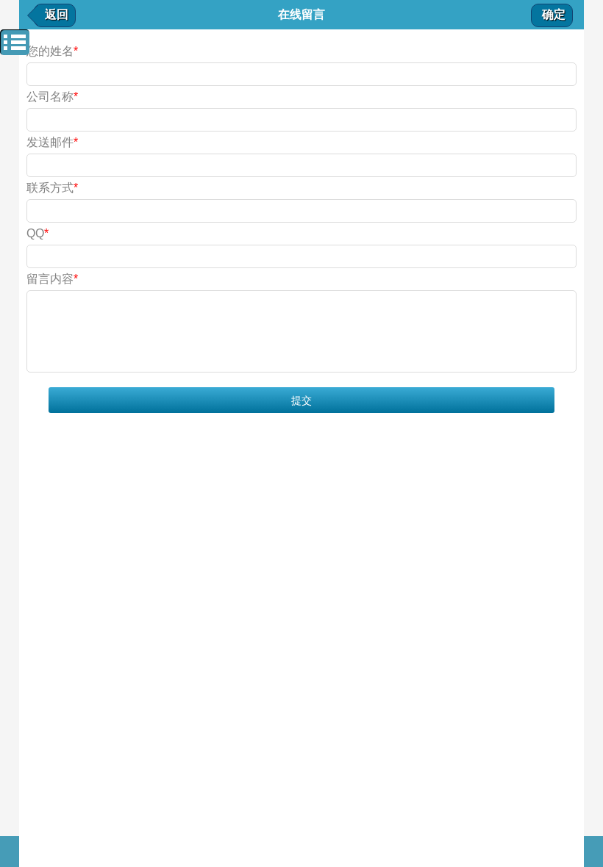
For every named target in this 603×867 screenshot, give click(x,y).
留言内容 (52, 279)
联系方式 (52, 187)
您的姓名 (52, 51)
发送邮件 (52, 142)
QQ (37, 233)
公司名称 (52, 96)
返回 (56, 14)
